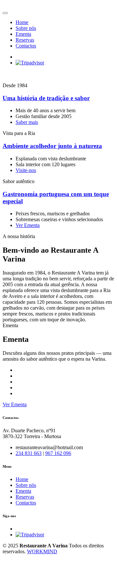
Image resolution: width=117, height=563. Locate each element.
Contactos (26, 45)
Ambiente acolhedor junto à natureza (52, 145)
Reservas (25, 40)
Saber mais (27, 122)
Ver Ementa (28, 225)
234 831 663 (29, 453)
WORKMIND (42, 551)
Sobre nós (26, 28)
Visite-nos (26, 170)
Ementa (23, 34)
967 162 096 (58, 453)
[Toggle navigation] (5, 13)
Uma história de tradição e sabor (46, 98)
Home (22, 22)
